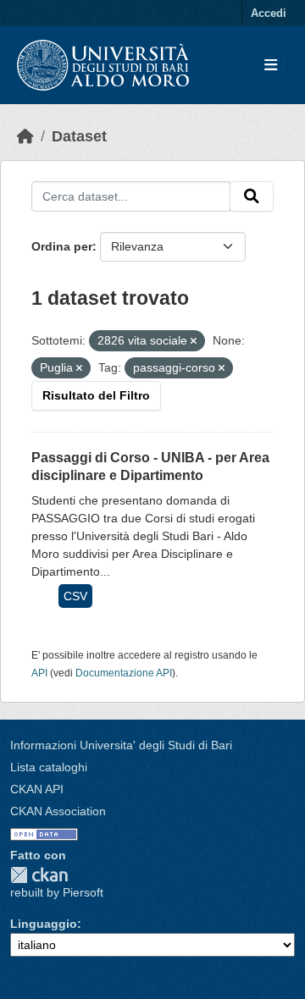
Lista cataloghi (48, 767)
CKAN (39, 875)
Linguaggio (43, 923)
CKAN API (37, 789)
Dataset (79, 136)
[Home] (25, 136)
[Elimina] (194, 341)
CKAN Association (58, 811)
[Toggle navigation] (270, 65)
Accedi (268, 13)
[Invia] (252, 196)
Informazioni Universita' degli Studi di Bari (121, 745)
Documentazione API (123, 673)
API (39, 673)
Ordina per (61, 246)
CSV (75, 596)
